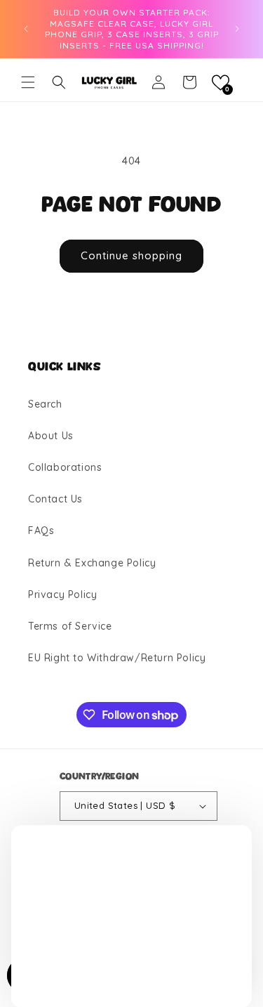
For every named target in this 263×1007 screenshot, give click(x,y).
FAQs (41, 530)
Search (45, 404)
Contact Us (55, 499)
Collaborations (65, 467)
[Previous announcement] (26, 28)
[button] (28, 82)
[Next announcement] (237, 28)
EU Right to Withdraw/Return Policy (116, 657)
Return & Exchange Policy (92, 563)
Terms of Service (70, 626)
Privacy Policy (62, 594)
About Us (51, 435)
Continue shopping (131, 255)
